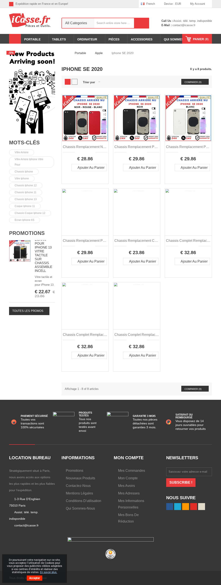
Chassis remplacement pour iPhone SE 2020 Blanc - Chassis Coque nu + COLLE (188, 147)
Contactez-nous (78, 486)
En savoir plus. (48, 572)
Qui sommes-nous (80, 508)
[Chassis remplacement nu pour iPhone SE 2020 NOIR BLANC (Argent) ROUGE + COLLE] (85, 118)
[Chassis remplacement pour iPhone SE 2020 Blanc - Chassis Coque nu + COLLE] (188, 118)
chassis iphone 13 (26, 199)
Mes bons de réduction (128, 518)
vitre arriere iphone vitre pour (29, 162)
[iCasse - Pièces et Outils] (32, 20)
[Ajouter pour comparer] (78, 174)
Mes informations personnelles (131, 504)
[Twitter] (115, 4)
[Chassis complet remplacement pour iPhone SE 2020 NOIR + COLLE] (188, 212)
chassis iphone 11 (25, 192)
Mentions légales (79, 493)
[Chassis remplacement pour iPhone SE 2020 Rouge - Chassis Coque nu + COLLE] (85, 212)
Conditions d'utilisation (83, 501)
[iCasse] (32, 91)
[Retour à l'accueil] (63, 53)
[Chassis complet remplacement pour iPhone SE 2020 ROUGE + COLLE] (136, 305)
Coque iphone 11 (25, 206)
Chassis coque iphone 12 (30, 213)
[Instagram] (135, 4)
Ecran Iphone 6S (24, 220)
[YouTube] (193, 506)
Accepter (34, 578)
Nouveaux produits (80, 478)
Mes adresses (129, 493)
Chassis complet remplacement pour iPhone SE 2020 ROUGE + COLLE (136, 334)
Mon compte (128, 478)
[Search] (141, 23)
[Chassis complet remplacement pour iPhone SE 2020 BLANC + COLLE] (85, 305)
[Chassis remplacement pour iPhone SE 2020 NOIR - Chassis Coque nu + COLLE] (136, 118)
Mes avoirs (126, 486)
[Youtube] (129, 4)
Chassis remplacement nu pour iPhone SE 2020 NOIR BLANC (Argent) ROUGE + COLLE (85, 147)
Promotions (27, 233)
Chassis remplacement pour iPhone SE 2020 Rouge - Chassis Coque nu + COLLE (85, 240)
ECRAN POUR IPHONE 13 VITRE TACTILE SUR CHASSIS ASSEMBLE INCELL (43, 255)
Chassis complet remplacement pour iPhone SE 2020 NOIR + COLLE (188, 240)
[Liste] (74, 82)
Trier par (89, 82)
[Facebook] (108, 4)
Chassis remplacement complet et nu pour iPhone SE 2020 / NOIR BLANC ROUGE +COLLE (136, 240)
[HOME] (15, 39)
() (201, 39)
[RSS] (122, 4)
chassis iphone (24, 171)
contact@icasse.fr (183, 25)
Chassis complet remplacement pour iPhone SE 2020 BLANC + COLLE (85, 334)
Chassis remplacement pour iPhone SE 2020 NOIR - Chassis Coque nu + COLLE (136, 147)
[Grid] (68, 82)
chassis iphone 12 (26, 185)
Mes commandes (131, 470)
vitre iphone (22, 178)
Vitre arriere (21, 152)
